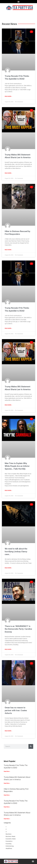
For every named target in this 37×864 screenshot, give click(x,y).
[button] (18, 1)
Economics (9, 841)
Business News (10, 836)
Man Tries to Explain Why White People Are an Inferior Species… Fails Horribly (17, 466)
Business (8, 834)
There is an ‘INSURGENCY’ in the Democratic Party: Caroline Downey (18, 629)
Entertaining (10, 846)
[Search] (30, 746)
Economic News (11, 839)
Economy (8, 844)
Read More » (8, 96)
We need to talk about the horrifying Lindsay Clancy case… (16, 551)
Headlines (9, 848)
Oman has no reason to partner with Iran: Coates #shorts (16, 710)
